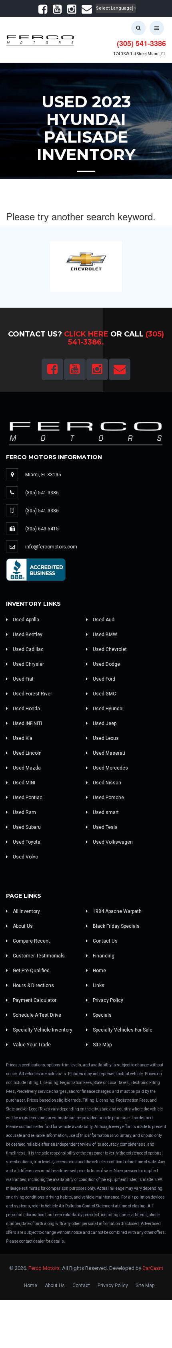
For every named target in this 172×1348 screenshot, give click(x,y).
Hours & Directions (33, 985)
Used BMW (104, 634)
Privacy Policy (107, 1000)
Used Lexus (105, 738)
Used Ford (103, 679)
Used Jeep (104, 723)
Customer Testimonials (38, 956)
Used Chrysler (28, 664)
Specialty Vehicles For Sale (122, 1030)
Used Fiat (23, 679)
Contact (81, 1285)
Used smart (105, 812)
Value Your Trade (31, 1045)
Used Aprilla (25, 620)
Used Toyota (26, 842)
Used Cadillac (28, 649)
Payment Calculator (34, 1000)
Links (98, 985)
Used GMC (104, 694)
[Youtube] (57, 11)
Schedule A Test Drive (36, 1015)
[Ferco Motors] (40, 39)
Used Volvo (25, 857)
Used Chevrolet (109, 649)
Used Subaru (26, 827)
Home (99, 970)
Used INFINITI (27, 723)
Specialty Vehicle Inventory (42, 1030)
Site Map (102, 1045)
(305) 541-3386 (141, 43)
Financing (103, 956)
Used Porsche (108, 797)
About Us (22, 926)
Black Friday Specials (116, 926)
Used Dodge (106, 664)
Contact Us (105, 941)
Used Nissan (106, 783)
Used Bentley (27, 634)
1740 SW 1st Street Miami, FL (139, 54)
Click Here (86, 334)
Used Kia (22, 738)
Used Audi (104, 620)
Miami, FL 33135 (43, 475)
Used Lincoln (27, 753)
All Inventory (26, 911)
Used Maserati (108, 753)
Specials (102, 1015)
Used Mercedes (110, 768)
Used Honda (26, 708)
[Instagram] (71, 11)
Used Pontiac (27, 797)
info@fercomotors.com (51, 547)
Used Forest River (32, 694)
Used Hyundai (108, 708)
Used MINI (23, 783)
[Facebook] (42, 11)
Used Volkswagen (112, 842)
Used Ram (24, 812)
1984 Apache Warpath (117, 911)
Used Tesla (105, 827)
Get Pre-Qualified (31, 970)
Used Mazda (26, 768)
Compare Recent (31, 941)
